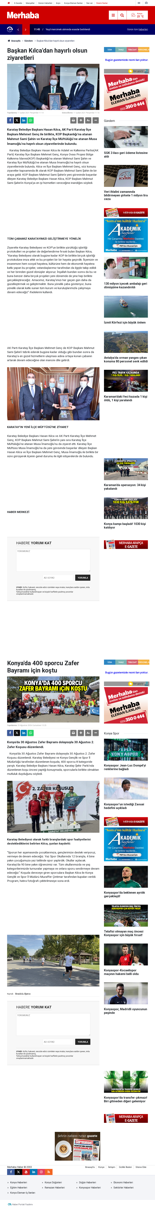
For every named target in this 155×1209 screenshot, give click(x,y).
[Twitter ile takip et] (18, 1172)
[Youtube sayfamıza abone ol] (26, 1172)
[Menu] (113, 15)
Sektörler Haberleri (124, 1187)
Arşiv (58, 3)
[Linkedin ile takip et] (33, 1172)
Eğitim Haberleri (18, 1187)
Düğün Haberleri (87, 1182)
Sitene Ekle (141, 1167)
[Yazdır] (73, 120)
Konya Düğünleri (53, 1182)
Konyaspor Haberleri (90, 1187)
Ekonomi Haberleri (123, 1182)
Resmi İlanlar (102, 3)
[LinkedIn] (24, 120)
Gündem (28, 41)
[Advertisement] (53, 211)
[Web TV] (139, 3)
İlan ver (89, 3)
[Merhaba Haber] (23, 14)
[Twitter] (17, 120)
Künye (101, 1167)
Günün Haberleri (45, 3)
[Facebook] (10, 120)
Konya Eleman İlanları (73, 3)
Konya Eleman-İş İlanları (22, 1192)
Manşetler (30, 3)
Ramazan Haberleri (55, 1187)
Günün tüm (137, 29)
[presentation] (18, 29)
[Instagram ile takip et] (41, 1172)
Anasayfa (15, 41)
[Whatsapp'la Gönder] (31, 120)
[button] (81, 120)
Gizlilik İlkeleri (125, 1167)
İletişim (111, 1167)
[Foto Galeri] (146, 3)
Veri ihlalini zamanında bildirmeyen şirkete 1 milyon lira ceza (77, 29)
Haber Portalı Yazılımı (22, 1204)
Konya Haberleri (18, 1182)
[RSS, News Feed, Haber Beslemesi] (49, 1172)
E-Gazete (18, 3)
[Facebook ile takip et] (11, 1172)
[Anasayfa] (8, 3)
